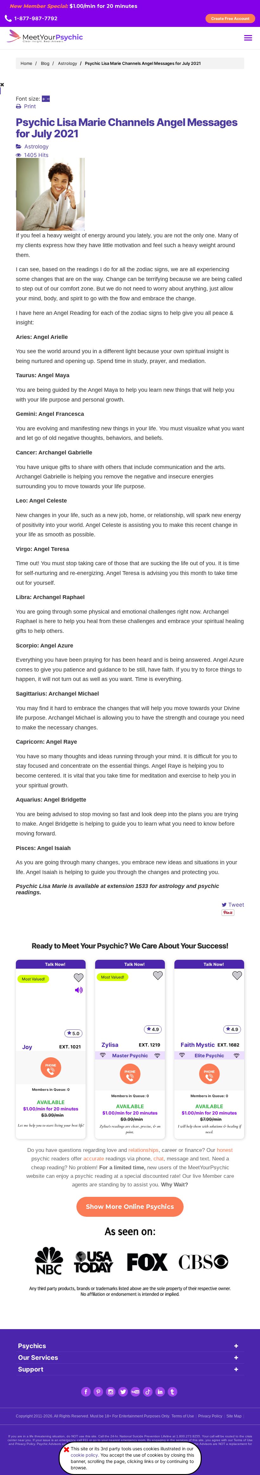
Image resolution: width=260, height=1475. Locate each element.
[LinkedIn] (160, 1392)
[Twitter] (123, 1392)
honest (225, 1150)
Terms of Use (183, 1416)
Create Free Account (230, 18)
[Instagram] (110, 1392)
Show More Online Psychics (130, 1206)
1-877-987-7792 (35, 18)
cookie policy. (85, 1455)
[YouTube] (135, 1392)
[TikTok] (148, 1392)
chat (158, 1159)
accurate (93, 1159)
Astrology (36, 146)
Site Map (234, 1416)
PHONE (50, 1065)
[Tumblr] (172, 1392)
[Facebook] (86, 1392)
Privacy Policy (210, 1416)
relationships (143, 1150)
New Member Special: (39, 6)
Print (30, 106)
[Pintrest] (98, 1392)
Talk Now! (55, 964)
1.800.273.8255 (188, 1436)
